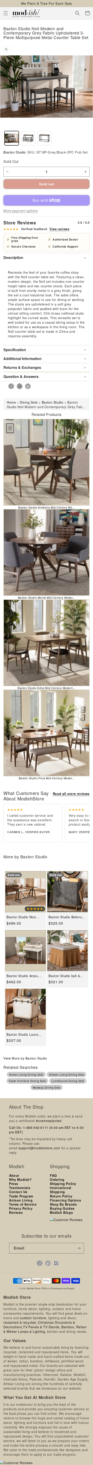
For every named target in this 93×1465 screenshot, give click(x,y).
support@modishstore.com (39, 1148)
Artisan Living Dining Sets (66, 1074)
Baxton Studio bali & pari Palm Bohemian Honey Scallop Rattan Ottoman (65, 976)
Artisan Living (21, 1200)
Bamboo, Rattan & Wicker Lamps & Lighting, (44, 1329)
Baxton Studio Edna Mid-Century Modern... (46, 688)
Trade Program (21, 1196)
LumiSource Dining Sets (67, 1081)
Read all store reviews (71, 793)
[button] (6, 13)
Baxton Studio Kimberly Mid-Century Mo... (46, 507)
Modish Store (33, 1288)
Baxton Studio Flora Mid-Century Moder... (46, 778)
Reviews (16, 1212)
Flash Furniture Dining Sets (27, 1081)
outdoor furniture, (33, 1318)
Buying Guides (62, 1208)
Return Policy (61, 1196)
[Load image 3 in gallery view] (44, 138)
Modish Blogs (61, 1212)
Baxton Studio (14, 152)
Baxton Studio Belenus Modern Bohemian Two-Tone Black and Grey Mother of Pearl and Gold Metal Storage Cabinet (67, 917)
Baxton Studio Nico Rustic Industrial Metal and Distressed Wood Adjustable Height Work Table (25, 917)
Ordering (57, 1179)
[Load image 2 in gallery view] (28, 138)
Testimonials (19, 1188)
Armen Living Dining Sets (26, 1074)
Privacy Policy (21, 1208)
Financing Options (65, 1200)
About (14, 1175)
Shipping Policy (63, 1184)
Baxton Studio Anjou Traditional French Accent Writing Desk (22, 976)
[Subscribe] (79, 1248)
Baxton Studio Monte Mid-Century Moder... (46, 597)
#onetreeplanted (48, 1120)
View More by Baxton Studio (25, 1058)
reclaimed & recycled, (20, 1322)
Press (13, 1184)
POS (44, 1288)
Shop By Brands (63, 1204)
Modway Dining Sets (46, 1087)
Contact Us (18, 1192)
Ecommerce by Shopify (62, 1288)
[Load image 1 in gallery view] (12, 138)
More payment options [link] (20, 210)
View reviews (59, 229)
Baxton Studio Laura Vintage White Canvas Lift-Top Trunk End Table (24, 1034)
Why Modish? (20, 1179)
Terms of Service (23, 1204)
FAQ (53, 1175)
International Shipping (60, 1190)
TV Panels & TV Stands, (41, 1327)
